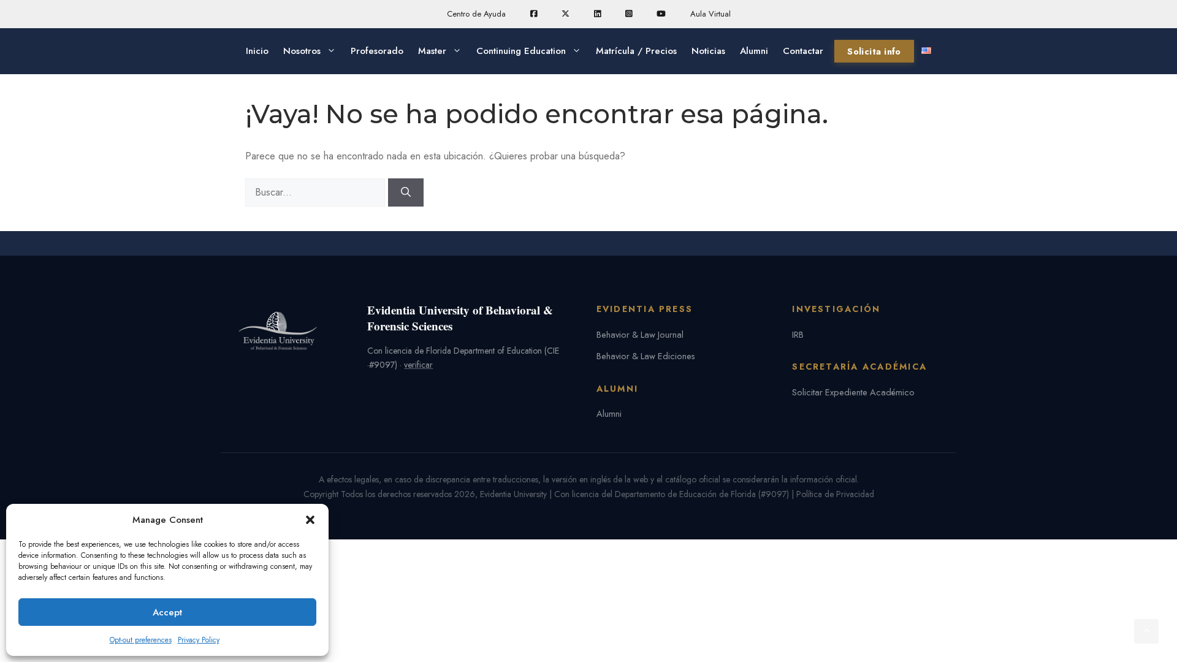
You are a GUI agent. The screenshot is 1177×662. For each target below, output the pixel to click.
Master (432, 51)
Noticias (708, 51)
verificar (418, 365)
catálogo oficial (692, 479)
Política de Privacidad (835, 494)
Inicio (257, 51)
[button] (310, 520)
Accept (167, 612)
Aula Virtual (710, 14)
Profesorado (377, 51)
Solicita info (874, 51)
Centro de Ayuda (476, 14)
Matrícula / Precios (636, 51)
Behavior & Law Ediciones (645, 355)
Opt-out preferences (141, 639)
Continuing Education (521, 51)
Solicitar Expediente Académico (853, 392)
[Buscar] (406, 192)
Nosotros (302, 51)
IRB (798, 334)
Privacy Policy (198, 639)
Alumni (754, 51)
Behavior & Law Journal (640, 334)
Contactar (803, 51)
